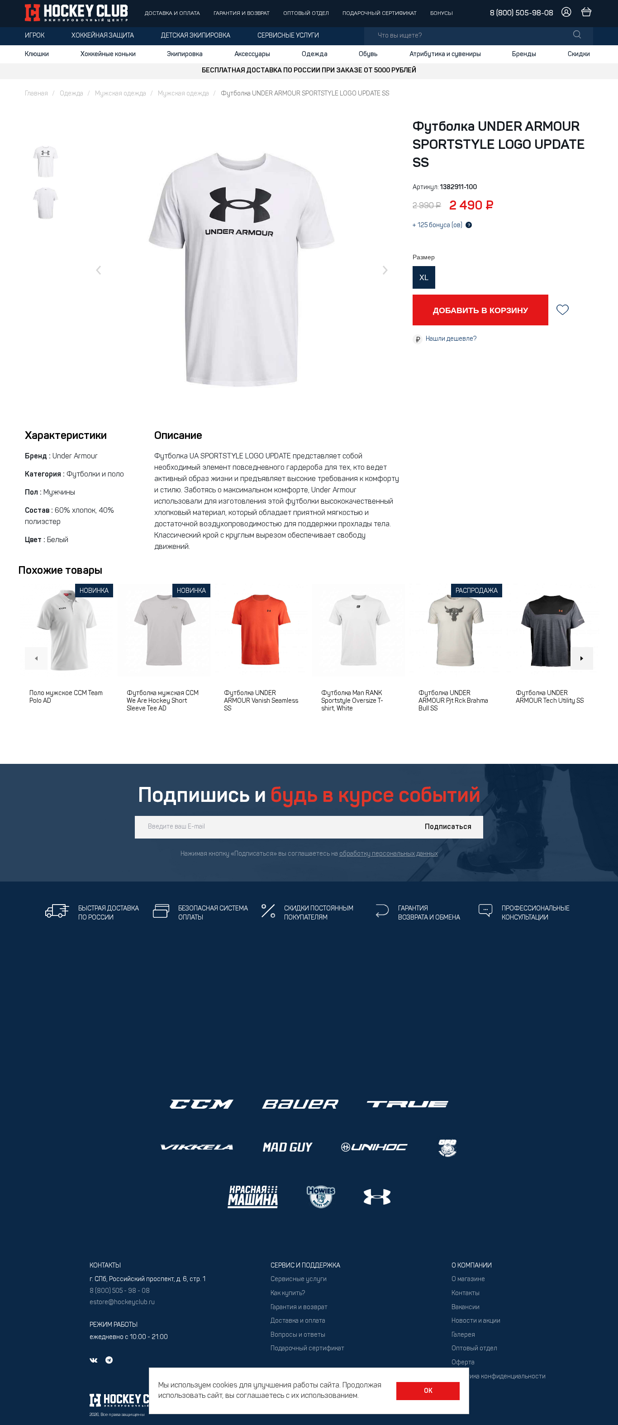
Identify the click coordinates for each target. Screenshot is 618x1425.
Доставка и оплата (172, 13)
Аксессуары (252, 54)
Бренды (524, 54)
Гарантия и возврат (242, 13)
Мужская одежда (120, 94)
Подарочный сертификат (379, 13)
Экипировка (185, 54)
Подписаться (448, 827)
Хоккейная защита (102, 36)
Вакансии (466, 1307)
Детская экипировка (195, 36)
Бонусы (441, 13)
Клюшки (37, 54)
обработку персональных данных (388, 854)
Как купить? (288, 1293)
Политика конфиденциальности (499, 1376)
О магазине (468, 1279)
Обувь (368, 54)
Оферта (463, 1362)
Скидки (579, 54)
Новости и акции (476, 1321)
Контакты (466, 1293)
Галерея (463, 1335)
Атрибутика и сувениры (445, 54)
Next (581, 658)
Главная (36, 94)
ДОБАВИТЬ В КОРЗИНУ (480, 310)
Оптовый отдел (306, 13)
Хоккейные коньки (108, 54)
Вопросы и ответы (298, 1335)
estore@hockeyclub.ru (122, 1302)
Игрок (34, 36)
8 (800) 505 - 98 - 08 (120, 1291)
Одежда (315, 54)
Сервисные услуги (288, 36)
